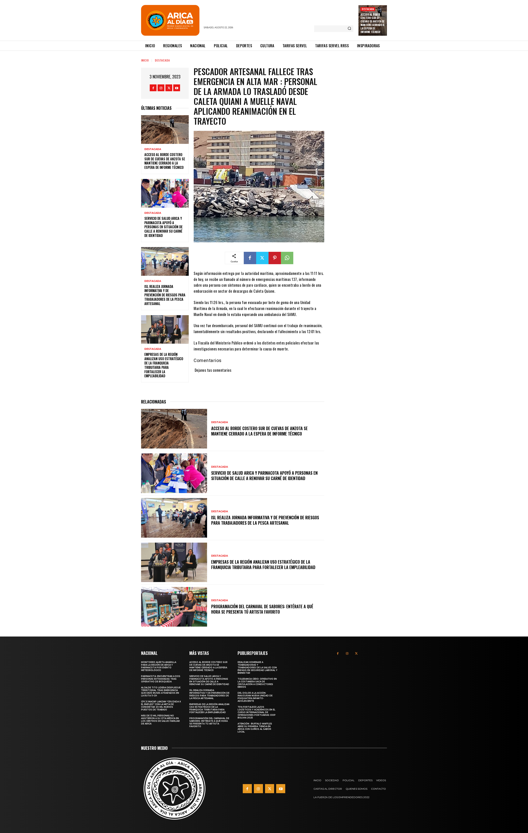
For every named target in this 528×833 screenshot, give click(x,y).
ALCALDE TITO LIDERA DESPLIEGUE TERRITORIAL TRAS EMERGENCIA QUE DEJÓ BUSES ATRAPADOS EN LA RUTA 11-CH (160, 691)
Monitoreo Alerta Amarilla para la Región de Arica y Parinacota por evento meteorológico (158, 666)
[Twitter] (168, 87)
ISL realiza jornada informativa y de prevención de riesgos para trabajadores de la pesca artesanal (164, 295)
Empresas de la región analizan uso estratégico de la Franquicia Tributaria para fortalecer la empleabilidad (163, 365)
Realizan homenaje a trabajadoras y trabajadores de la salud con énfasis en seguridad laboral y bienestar (257, 667)
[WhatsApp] (287, 258)
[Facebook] (153, 87)
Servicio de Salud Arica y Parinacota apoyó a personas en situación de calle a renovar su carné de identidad (163, 227)
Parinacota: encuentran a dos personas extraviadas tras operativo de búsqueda (160, 679)
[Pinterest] (275, 258)
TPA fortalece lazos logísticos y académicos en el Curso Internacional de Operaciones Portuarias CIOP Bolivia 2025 (257, 712)
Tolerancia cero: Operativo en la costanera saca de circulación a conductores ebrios (257, 683)
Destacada (368, 9)
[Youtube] (176, 87)
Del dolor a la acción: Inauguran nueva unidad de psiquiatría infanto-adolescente (255, 697)
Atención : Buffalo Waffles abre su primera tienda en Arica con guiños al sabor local (255, 727)
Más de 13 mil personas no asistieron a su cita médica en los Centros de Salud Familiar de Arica (160, 719)
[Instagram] (161, 87)
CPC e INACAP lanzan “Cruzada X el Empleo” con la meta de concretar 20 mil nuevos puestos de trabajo (161, 705)
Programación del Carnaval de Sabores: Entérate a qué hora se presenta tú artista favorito (262, 609)
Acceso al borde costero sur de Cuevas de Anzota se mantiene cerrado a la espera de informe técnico (372, 23)
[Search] (349, 28)
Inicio (145, 60)
